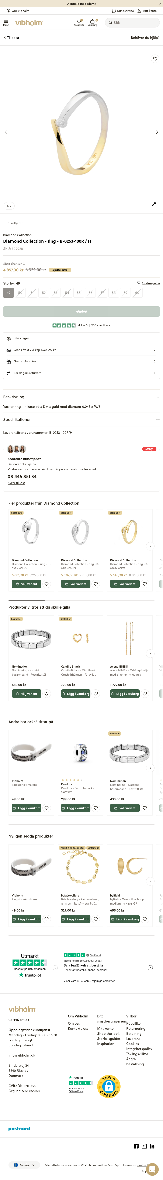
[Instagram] (144, 1146)
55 (79, 292)
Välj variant (29, 584)
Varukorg (92, 22)
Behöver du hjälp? (145, 37)
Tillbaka (13, 37)
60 (137, 292)
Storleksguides (109, 1038)
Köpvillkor (134, 1023)
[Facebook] (136, 1146)
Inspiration (105, 1043)
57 (102, 292)
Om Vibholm (21, 11)
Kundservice (125, 11)
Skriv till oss (16, 482)
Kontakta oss (78, 1028)
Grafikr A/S (144, 1165)
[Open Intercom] (152, 1169)
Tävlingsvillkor (137, 1053)
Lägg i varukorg (78, 693)
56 (90, 292)
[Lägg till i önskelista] (155, 59)
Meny (6, 24)
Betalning (134, 1033)
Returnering (135, 1028)
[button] (81, 350)
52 (44, 292)
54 (67, 292)
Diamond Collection (17, 235)
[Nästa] (157, 132)
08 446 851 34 (22, 476)
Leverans (133, 1038)
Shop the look (108, 1033)
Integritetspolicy (139, 1048)
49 (8, 292)
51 (32, 292)
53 (55, 292)
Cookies (132, 1043)
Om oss (74, 1023)
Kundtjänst (15, 223)
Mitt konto (149, 11)
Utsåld (81, 311)
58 (114, 292)
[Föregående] (6, 132)
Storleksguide (151, 283)
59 (125, 292)
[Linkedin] (152, 1146)
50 (20, 292)
